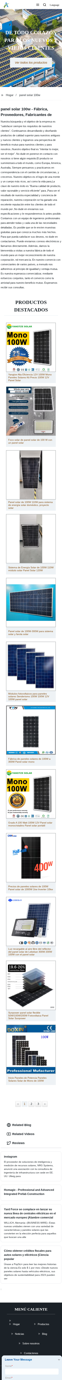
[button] (38, 5)
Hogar (9, 95)
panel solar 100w (29, 95)
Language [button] (54, 5)
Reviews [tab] (18, 1143)
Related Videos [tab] (23, 1134)
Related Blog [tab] (21, 1125)
